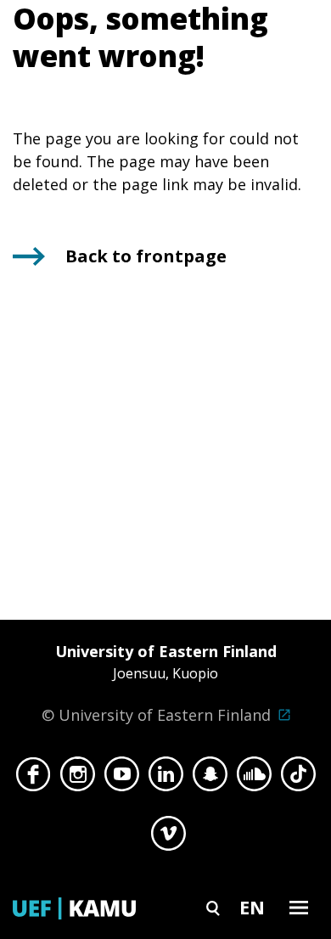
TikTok (298, 778)
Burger (298, 907)
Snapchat (210, 778)
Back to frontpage (146, 256)
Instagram (77, 778)
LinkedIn (166, 778)
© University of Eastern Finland (159, 683)
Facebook (33, 778)
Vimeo (168, 838)
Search (213, 907)
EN (252, 906)
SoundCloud (254, 778)
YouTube (121, 778)
